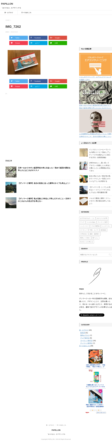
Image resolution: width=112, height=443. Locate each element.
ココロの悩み (91, 222)
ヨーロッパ (83, 230)
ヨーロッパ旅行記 (86, 340)
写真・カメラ (94, 230)
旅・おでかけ (8, 12)
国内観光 (103, 230)
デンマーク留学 (103, 222)
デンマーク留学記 (86, 343)
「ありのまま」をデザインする (56, 434)
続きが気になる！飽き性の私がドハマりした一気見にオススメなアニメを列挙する (99, 178)
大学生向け (83, 234)
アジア (82, 222)
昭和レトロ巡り (85, 238)
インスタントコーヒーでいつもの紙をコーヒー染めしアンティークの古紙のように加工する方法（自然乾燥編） (99, 153)
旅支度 (82, 333)
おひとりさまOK (102, 218)
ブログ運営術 (95, 226)
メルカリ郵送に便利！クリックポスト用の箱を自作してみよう (99, 200)
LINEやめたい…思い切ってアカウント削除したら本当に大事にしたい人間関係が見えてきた (99, 167)
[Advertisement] (21, 112)
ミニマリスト (106, 226)
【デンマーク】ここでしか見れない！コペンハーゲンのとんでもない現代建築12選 (99, 189)
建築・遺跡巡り (95, 234)
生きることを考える (86, 242)
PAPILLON (7, 3)
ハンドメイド (84, 226)
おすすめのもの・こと (87, 218)
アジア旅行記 (84, 338)
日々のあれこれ (26, 12)
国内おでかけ (84, 335)
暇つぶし (95, 238)
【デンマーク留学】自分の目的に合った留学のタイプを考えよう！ (44, 183)
